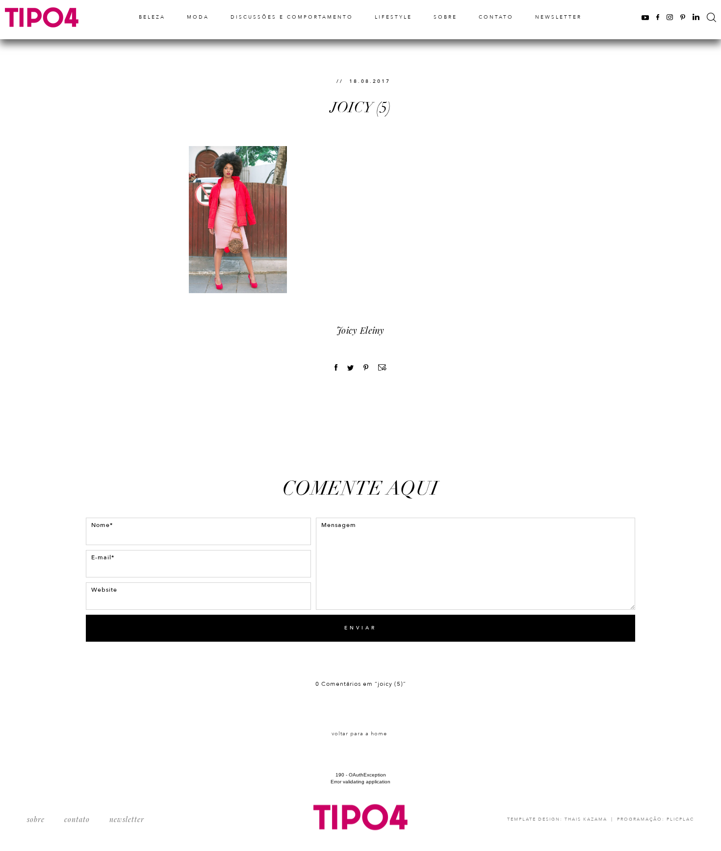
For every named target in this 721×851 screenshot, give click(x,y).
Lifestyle (393, 17)
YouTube (645, 17)
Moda (198, 17)
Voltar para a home (359, 733)
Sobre (445, 17)
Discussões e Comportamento (292, 17)
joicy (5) (360, 108)
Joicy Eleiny (360, 330)
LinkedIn (696, 17)
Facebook (657, 17)
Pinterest (682, 17)
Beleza (152, 17)
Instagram (670, 17)
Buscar (711, 17)
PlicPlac (680, 819)
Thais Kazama (586, 819)
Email (382, 367)
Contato (496, 17)
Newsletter (558, 17)
